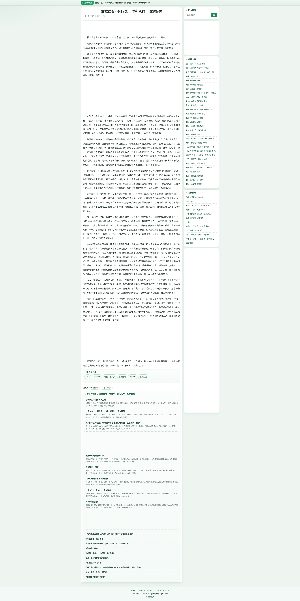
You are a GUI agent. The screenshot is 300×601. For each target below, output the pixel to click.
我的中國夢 (94, 388)
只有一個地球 (107, 388)
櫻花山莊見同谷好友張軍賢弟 (197, 235)
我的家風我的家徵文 (194, 122)
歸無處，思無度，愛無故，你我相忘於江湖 (201, 239)
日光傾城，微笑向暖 (194, 230)
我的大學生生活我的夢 (195, 118)
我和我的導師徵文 (193, 76)
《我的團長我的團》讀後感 (196, 159)
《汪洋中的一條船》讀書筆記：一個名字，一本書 (201, 147)
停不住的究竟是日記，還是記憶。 (199, 214)
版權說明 (142, 590)
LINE (88, 377)
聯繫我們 (150, 590)
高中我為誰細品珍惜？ (195, 218)
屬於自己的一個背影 (194, 89)
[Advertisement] (131, 27)
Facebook (97, 377)
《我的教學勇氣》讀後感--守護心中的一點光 (201, 151)
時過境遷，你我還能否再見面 (197, 206)
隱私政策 (158, 590)
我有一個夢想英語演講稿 (195, 163)
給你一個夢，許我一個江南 (96, 572)
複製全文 (143, 377)
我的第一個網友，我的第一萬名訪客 (100, 553)
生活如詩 (189, 243)
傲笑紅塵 (189, 201)
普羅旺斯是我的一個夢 (195, 105)
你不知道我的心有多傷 (195, 197)
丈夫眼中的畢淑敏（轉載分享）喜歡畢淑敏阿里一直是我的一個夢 (201, 93)
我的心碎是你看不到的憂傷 (196, 101)
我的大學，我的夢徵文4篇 (196, 130)
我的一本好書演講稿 (194, 184)
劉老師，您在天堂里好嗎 (195, 210)
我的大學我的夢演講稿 (195, 85)
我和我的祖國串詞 (193, 172)
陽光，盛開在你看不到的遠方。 (98, 558)
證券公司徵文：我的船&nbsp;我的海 (200, 138)
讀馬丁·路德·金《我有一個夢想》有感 (200, 155)
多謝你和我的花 (92, 548)
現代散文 (110, 3)
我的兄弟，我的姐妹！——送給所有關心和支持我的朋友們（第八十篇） (114, 567)
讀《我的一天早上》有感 (195, 64)
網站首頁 (134, 590)
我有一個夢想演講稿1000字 (196, 143)
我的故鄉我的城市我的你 (95, 577)
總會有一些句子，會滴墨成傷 (197, 226)
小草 (187, 222)
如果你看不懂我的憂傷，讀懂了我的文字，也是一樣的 (107, 544)
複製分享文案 (109, 377)
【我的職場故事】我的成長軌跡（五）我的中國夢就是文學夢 (109, 534)
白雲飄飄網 (150, 597)
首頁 (97, 3)
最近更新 (166, 590)
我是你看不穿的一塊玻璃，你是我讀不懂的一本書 (201, 72)
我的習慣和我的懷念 (93, 563)
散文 (103, 3)
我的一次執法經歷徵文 (195, 176)
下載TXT (132, 377)
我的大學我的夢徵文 (194, 80)
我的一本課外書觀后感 (195, 126)
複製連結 (122, 377)
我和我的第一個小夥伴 (94, 539)
